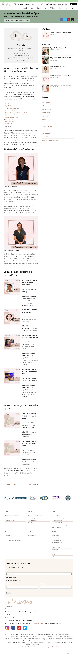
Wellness (52, 8)
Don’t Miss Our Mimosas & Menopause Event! (60, 32)
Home (6, 17)
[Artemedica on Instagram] (7, 628)
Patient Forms (55, 549)
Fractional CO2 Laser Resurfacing (59, 525)
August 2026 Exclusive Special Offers (58, 48)
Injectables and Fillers (10, 520)
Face (38, 8)
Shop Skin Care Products (33, 538)
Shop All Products (32, 535)
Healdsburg (8, 606)
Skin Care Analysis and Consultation (13, 540)
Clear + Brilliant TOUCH (57, 522)
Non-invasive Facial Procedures (12, 515)
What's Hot (45, 137)
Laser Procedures (9, 522)
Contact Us (73, 4)
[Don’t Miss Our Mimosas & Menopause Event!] (45, 35)
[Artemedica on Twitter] (25, 628)
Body (45, 8)
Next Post (32, 484)
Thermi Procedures (32, 520)
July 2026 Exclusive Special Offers (58, 66)
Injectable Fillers (10, 106)
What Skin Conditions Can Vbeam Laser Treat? (61, 85)
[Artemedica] (6, 4)
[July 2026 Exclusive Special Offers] (45, 69)
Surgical (25, 8)
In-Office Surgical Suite (57, 542)
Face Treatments (46, 109)
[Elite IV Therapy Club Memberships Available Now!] (45, 60)
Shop (66, 8)
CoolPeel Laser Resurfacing (58, 518)
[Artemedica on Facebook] (13, 628)
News (27, 20)
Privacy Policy (34, 647)
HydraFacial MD (10, 115)
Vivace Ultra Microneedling (58, 520)
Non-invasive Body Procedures (35, 515)
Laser (32, 8)
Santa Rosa (8, 615)
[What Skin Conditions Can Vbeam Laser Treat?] (45, 88)
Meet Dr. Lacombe (56, 535)
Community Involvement (57, 552)
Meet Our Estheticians (57, 540)
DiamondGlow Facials (11, 117)
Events (43, 106)
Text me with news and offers (14, 580)
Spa (60, 8)
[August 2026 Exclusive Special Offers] (45, 51)
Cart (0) (21, 4)
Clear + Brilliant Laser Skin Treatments (16, 112)
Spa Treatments (46, 133)
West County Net (53, 647)
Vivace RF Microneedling (12, 108)
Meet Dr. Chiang (55, 538)
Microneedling (9, 119)
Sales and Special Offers (48, 126)
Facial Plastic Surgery (9, 518)
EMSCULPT (8, 124)
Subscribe (9, 592)
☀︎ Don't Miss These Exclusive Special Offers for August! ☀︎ (39, 1)
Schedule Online (63, 4)
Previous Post (11, 484)
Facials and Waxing (9, 538)
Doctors (74, 8)
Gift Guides (45, 116)
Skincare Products (47, 130)
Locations (53, 4)
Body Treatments (46, 102)
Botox (7, 103)
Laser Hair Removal (11, 110)
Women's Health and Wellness (50, 140)
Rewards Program (56, 547)
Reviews (40, 4)
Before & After (30, 4)
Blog (46, 4)
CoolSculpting (9, 122)
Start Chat (68, 653)
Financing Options (56, 545)
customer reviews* (38, 623)
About (54, 531)
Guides (44, 119)
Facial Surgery (46, 112)
